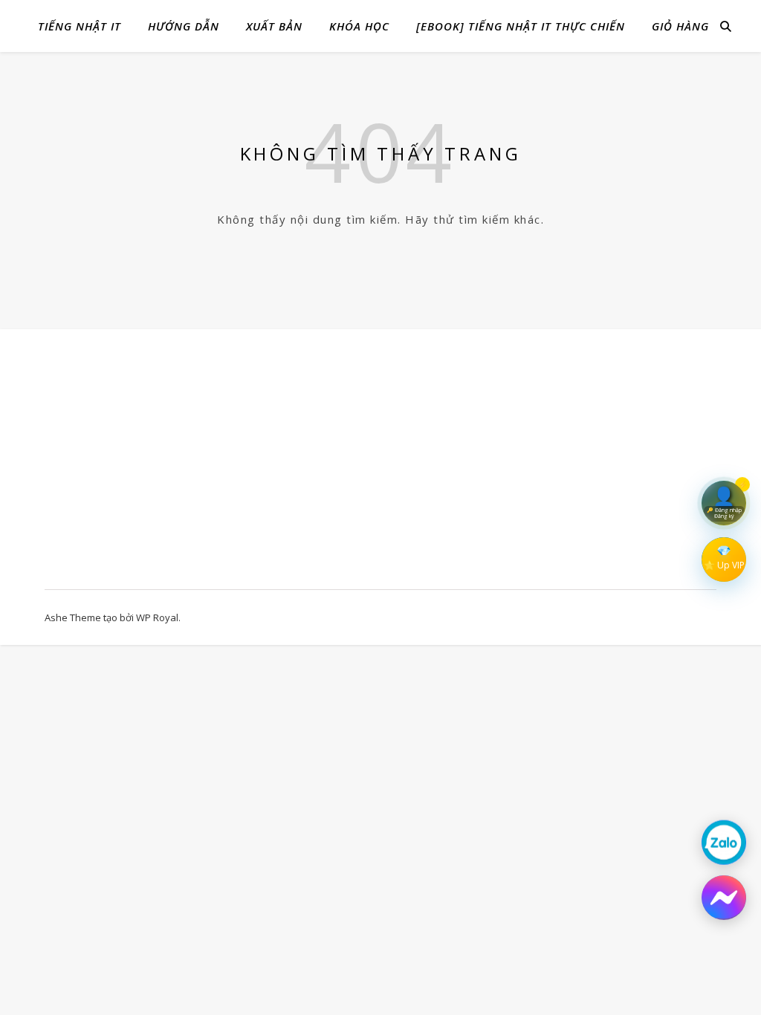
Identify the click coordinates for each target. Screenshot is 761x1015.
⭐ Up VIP (724, 565)
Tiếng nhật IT (79, 26)
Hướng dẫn (183, 26)
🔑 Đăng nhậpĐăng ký (724, 513)
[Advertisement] (145, 467)
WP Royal (157, 617)
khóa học (359, 26)
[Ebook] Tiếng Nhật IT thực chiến (520, 26)
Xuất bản (274, 26)
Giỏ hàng (680, 26)
